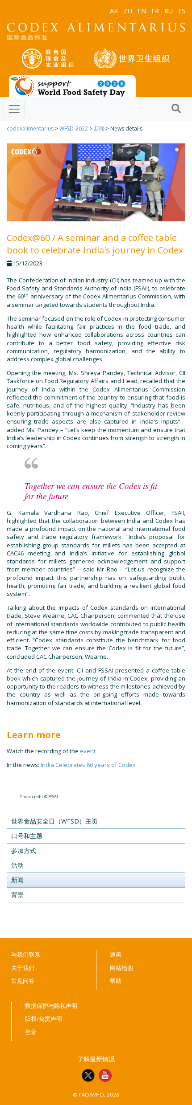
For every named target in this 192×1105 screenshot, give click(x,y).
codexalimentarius (30, 128)
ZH (127, 11)
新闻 (99, 128)
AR (114, 11)
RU (168, 11)
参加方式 (23, 850)
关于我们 (22, 968)
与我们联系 (25, 954)
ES (181, 11)
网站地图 (121, 968)
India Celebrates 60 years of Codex (88, 765)
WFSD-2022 (73, 128)
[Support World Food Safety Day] (72, 86)
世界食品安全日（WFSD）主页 (54, 821)
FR (155, 11)
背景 (17, 894)
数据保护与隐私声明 (51, 1006)
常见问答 (22, 981)
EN (142, 11)
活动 (17, 865)
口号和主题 (26, 836)
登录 (31, 1032)
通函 (115, 954)
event (88, 751)
